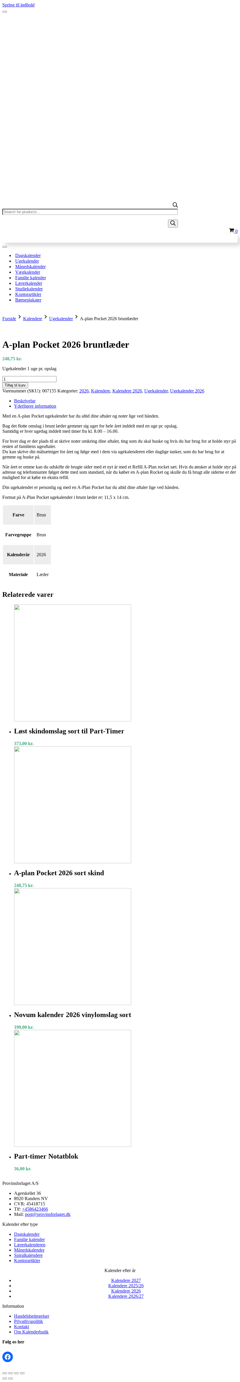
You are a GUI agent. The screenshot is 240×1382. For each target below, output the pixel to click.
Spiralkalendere (28, 1255)
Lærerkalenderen (29, 1244)
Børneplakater (28, 299)
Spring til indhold (18, 4)
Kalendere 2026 (127, 390)
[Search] (173, 224)
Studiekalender (29, 288)
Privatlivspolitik (28, 1321)
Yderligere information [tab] (35, 406)
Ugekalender (27, 261)
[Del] (16, 1373)
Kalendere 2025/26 (126, 1285)
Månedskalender (30, 266)
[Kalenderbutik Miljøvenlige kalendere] (120, 22)
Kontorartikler (28, 294)
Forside (9, 318)
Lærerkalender (28, 283)
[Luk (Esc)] (22, 1373)
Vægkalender (27, 272)
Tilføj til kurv (15, 385)
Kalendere (32, 318)
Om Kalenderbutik (31, 1331)
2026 (84, 390)
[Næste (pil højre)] (10, 1378)
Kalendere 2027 (126, 1280)
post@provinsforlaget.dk (48, 1214)
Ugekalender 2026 (187, 390)
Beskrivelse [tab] (24, 400)
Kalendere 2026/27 (126, 1296)
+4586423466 (35, 1209)
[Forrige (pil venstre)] (4, 1378)
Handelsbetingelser (31, 1316)
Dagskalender (28, 255)
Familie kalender (30, 277)
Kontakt (21, 1326)
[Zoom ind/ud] (4, 1373)
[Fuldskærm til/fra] (10, 1373)
